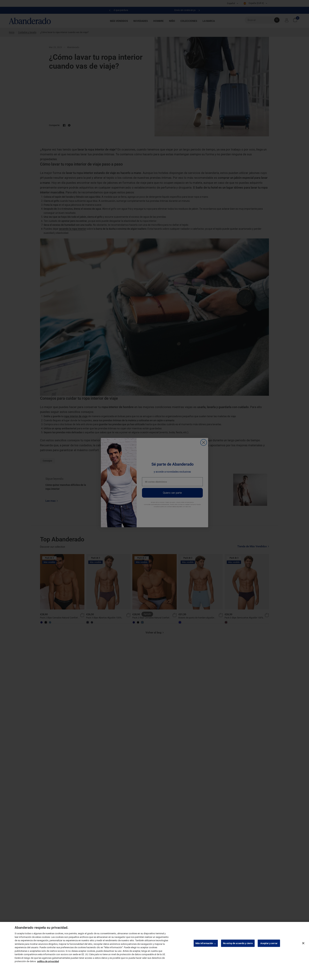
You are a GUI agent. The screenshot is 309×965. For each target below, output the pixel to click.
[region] (154, 943)
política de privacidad (48, 961)
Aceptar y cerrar (269, 943)
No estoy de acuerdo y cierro (238, 943)
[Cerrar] (303, 943)
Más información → (205, 943)
